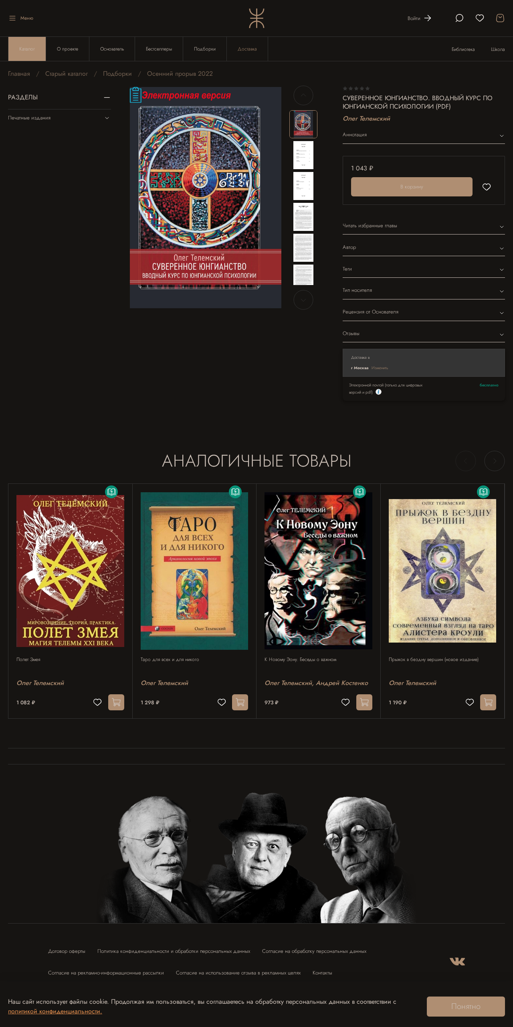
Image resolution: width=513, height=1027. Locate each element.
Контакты (322, 972)
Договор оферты (66, 951)
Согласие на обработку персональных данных (314, 951)
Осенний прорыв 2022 (180, 73)
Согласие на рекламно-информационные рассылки (106, 972)
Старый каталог (66, 73)
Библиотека (463, 49)
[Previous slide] (142, 197)
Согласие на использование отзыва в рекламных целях (238, 972)
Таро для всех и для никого (170, 659)
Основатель (112, 49)
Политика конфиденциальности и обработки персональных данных (173, 951)
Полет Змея (28, 659)
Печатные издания (29, 117)
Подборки (205, 49)
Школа (498, 49)
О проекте (67, 49)
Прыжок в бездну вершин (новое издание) (434, 659)
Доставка (247, 49)
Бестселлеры (159, 49)
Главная (19, 73)
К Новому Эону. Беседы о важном (300, 659)
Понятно (466, 1006)
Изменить (380, 368)
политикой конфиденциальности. (55, 1011)
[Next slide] (268, 197)
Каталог (27, 49)
